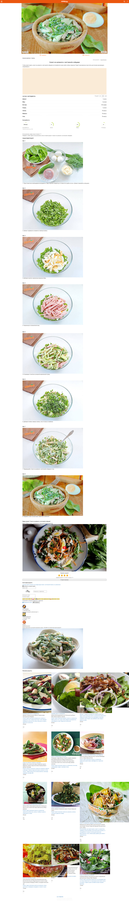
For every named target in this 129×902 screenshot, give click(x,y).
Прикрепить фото (28, 602)
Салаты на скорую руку (35, 584)
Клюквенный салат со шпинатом (31, 713)
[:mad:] (34, 599)
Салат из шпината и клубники (87, 875)
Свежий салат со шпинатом (58, 713)
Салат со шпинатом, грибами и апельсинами (90, 823)
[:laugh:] (37, 599)
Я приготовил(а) (64, 579)
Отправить (36, 602)
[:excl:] (50, 599)
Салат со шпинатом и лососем (58, 756)
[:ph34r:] (36, 599)
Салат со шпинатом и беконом (87, 708)
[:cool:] (29, 599)
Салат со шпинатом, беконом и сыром (32, 804)
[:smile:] (42, 599)
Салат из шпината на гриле (57, 865)
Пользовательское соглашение (64, 898)
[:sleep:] (41, 599)
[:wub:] (33, 599)
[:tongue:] (44, 599)
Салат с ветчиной (45, 584)
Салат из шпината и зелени (58, 807)
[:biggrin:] (24, 599)
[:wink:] (47, 599)
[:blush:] (31, 599)
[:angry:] (46, 599)
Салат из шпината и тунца (29, 878)
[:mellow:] (58, 599)
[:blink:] (39, 599)
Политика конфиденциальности (64, 899)
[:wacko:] (52, 599)
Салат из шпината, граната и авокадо (32, 762)
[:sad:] (54, 599)
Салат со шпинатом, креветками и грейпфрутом (91, 755)
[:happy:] (55, 599)
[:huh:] (57, 599)
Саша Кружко (103, 59)
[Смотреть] (64, 547)
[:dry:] (26, 599)
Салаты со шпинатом (55, 584)
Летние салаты (26, 584)
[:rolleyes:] (49, 599)
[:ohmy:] (23, 599)
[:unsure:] (28, 599)
